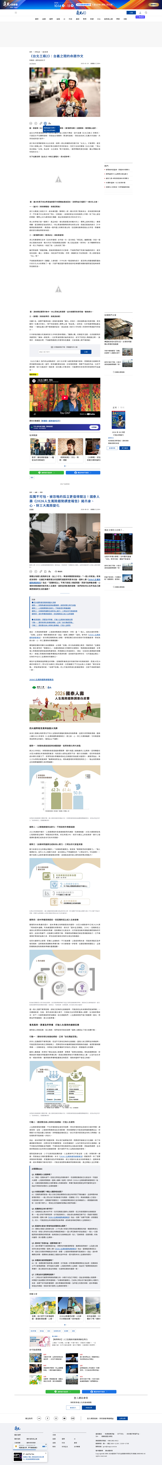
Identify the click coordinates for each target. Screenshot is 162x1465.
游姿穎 (31, 509)
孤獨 (73, 1331)
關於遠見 (17, 1439)
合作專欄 (77, 1447)
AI (64, 19)
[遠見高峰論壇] (10, 4)
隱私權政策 (109, 1451)
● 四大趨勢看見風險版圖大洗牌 (44, 602)
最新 (37, 19)
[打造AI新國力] (118, 420)
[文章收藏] (45, 123)
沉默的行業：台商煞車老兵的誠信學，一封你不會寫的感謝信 (53, 1358)
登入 (45, 130)
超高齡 (66, 1331)
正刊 (115, 407)
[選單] (15, 12)
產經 (77, 19)
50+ (97, 1436)
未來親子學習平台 (133, 1434)
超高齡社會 (57, 1331)
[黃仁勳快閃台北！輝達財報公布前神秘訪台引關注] (72, 1357)
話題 (44, 19)
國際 (51, 19)
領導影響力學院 (106, 1436)
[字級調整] (49, 123)
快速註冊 (89, 1407)
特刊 (122, 407)
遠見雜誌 (99, 1434)
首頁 (30, 52)
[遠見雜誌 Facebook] (47, 1418)
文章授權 (17, 1443)
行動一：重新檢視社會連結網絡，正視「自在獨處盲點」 (53, 622)
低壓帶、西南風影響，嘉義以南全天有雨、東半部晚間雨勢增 (53, 1380)
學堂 (118, 19)
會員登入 (73, 1408)
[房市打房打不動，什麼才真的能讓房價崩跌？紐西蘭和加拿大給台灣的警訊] (72, 1379)
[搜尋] (146, 12)
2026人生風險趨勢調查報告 (41, 679)
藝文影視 (45, 52)
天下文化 (120, 1434)
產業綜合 (111, 438)
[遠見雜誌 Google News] (73, 1418)
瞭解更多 (154, 5)
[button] (97, 447)
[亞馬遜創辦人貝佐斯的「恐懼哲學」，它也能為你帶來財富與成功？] (72, 1368)
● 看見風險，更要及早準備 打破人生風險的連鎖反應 (52, 619)
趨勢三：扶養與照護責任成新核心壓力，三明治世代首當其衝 (54, 611)
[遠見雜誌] (81, 12)
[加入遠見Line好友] (39, 1418)
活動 (125, 19)
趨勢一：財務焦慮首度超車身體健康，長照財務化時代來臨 (54, 605)
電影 (32, 477)
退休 (48, 1331)
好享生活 (37, 52)
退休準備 (33, 1331)
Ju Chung (32, 63)
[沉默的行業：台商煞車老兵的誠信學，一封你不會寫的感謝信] (35, 1357)
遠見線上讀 (108, 19)
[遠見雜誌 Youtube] (64, 1418)
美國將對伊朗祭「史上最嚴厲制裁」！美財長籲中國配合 (53, 1369)
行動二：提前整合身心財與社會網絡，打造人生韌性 (51, 625)
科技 (70, 19)
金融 (58, 19)
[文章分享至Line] (31, 123)
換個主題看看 (120, 372)
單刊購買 (125, 448)
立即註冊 (122, 1418)
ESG (98, 19)
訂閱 (131, 12)
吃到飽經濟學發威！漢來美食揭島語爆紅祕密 (118, 442)
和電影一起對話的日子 (51, 421)
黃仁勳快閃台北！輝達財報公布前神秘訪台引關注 (89, 1358)
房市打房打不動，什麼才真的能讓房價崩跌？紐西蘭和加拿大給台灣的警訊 (89, 1380)
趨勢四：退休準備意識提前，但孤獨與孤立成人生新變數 (53, 614)
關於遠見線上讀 (32, 1439)
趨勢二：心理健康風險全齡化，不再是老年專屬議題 (51, 608)
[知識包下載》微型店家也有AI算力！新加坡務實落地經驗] (18, 1457)
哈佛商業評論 (109, 1434)
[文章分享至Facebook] (36, 123)
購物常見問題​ (31, 1443)
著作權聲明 (99, 1451)
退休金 (42, 1331)
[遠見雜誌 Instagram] (56, 1418)
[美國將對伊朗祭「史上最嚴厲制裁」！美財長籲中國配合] (35, 1368)
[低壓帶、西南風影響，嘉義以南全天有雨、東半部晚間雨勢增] (35, 1379)
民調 (92, 19)
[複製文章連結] (41, 123)
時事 (41, 492)
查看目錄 (112, 448)
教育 (84, 19)
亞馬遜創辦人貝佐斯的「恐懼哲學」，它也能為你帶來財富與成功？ (90, 1369)
